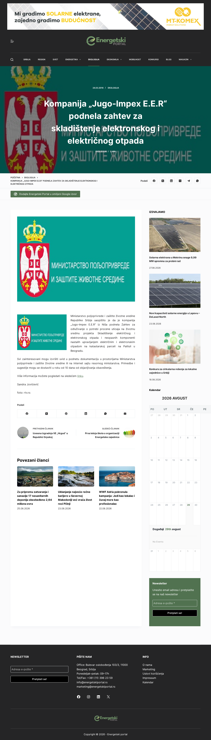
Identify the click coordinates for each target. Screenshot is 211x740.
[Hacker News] (180, 181)
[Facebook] (154, 181)
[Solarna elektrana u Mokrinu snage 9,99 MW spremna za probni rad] (174, 235)
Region (41, 59)
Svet (55, 59)
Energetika (71, 59)
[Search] (12, 59)
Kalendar (148, 682)
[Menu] (12, 41)
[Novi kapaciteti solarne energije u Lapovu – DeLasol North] (174, 291)
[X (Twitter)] (163, 181)
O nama (147, 664)
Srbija (26, 59)
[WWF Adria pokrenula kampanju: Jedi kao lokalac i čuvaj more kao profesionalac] (117, 476)
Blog (168, 59)
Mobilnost (135, 59)
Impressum (149, 677)
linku (80, 376)
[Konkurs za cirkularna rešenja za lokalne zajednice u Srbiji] (174, 347)
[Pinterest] (66, 414)
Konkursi (153, 59)
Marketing (149, 669)
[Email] (125, 414)
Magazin (183, 59)
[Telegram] (189, 181)
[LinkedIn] (171, 181)
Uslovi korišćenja (153, 673)
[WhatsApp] (197, 181)
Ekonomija (113, 59)
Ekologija (93, 59)
